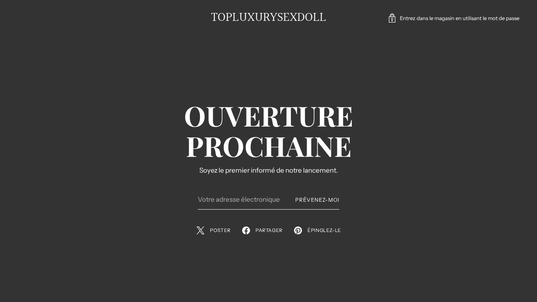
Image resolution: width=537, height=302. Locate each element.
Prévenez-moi (317, 200)
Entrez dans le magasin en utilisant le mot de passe (459, 18)
